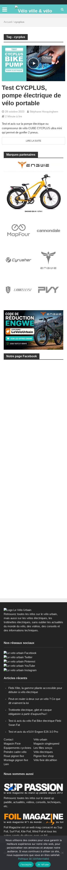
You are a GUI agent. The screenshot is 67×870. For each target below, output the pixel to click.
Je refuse (43, 864)
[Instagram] (20, 670)
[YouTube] (19, 665)
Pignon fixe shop (44, 756)
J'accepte (26, 864)
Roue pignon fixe (14, 756)
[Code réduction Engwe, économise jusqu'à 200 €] (33, 329)
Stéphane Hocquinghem (44, 111)
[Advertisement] (33, 404)
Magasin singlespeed (46, 743)
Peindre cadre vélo (15, 751)
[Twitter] (18, 657)
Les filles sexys (43, 747)
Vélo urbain (40, 739)
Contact (8, 739)
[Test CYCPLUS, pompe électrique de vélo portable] (33, 63)
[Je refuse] (62, 853)
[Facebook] (20, 652)
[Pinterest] (19, 661)
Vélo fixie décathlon (45, 760)
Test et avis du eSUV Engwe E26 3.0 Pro (33, 731)
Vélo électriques (43, 751)
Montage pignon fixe (16, 760)
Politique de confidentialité (33, 858)
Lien (6, 764)
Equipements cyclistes (17, 747)
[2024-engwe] (33, 186)
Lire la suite (33, 141)
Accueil (8, 21)
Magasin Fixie (12, 743)
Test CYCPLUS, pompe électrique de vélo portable (31, 95)
